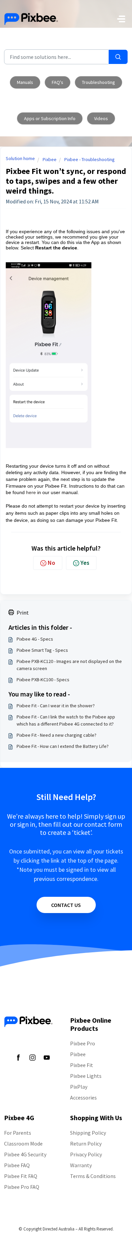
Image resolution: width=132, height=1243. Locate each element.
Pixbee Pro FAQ (21, 1186)
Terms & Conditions (93, 1176)
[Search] (118, 56)
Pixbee (50, 159)
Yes (85, 563)
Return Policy (86, 1143)
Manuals (25, 82)
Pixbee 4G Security (25, 1154)
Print (23, 612)
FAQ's (57, 82)
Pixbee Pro (82, 1043)
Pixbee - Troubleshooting (89, 159)
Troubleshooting (98, 82)
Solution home (20, 158)
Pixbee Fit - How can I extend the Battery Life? (63, 746)
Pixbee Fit (81, 1065)
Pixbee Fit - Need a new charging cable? (56, 735)
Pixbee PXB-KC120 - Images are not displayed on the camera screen (69, 664)
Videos (101, 118)
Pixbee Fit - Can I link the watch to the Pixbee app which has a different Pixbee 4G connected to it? (66, 720)
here (31, 492)
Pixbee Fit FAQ (20, 1176)
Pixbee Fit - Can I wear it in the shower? (56, 706)
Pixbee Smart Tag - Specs (42, 650)
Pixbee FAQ (17, 1165)
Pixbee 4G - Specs (35, 639)
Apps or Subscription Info (49, 118)
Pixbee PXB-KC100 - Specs (43, 679)
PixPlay (78, 1086)
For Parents (17, 1132)
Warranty (81, 1165)
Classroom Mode (23, 1143)
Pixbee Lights (86, 1075)
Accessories (83, 1097)
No (51, 563)
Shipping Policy (88, 1132)
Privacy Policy (86, 1154)
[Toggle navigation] (121, 19)
